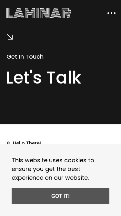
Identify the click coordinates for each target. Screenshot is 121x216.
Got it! (60, 196)
